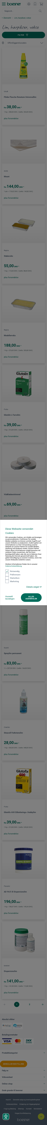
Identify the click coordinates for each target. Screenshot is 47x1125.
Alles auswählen (31, 598)
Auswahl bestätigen (9, 597)
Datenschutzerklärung (13, 566)
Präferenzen (15, 575)
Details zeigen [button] (33, 587)
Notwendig (14, 571)
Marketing (14, 581)
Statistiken (14, 578)
